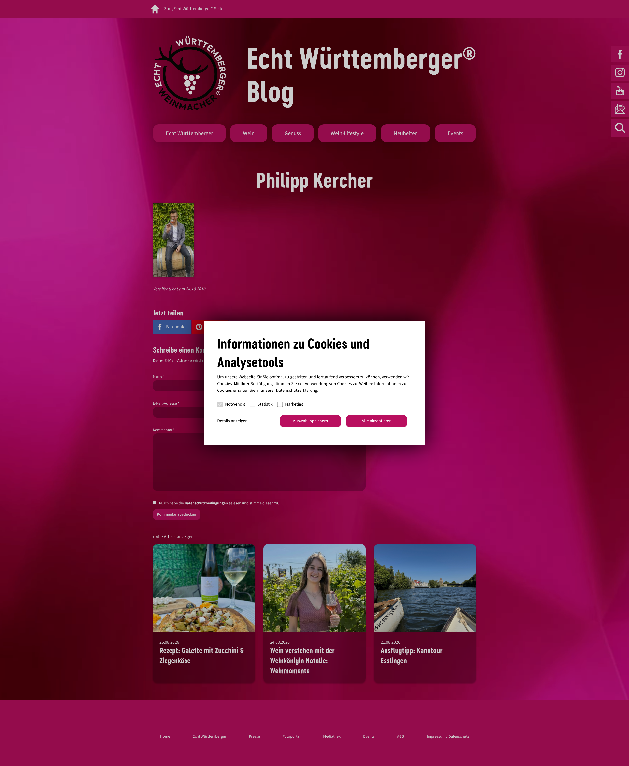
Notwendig (235, 404)
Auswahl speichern (310, 421)
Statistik (265, 404)
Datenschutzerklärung (296, 390)
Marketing (294, 404)
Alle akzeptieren (377, 421)
